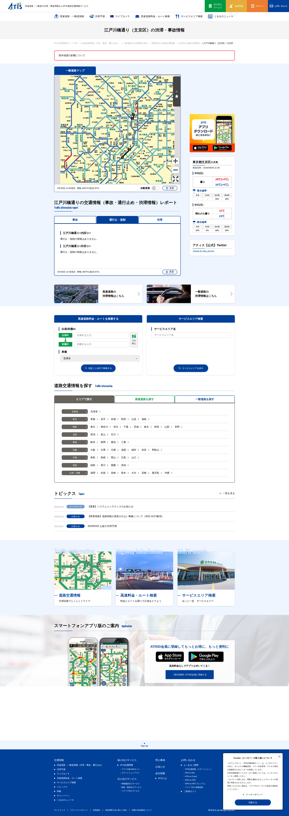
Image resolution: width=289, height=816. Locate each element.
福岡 (92, 473)
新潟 (92, 434)
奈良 (144, 450)
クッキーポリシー (254, 794)
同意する (253, 802)
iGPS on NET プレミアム (195, 784)
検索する (100, 368)
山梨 (167, 427)
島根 (103, 457)
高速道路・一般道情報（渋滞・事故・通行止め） (80, 765)
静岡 (103, 442)
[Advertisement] (212, 90)
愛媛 (113, 465)
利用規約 (96, 810)
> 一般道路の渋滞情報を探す (134, 43)
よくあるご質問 (191, 765)
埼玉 (115, 427)
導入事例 (160, 760)
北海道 (75, 411)
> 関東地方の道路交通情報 (162, 43)
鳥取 (92, 457)
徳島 (92, 465)
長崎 (113, 473)
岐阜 (92, 442)
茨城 (136, 427)
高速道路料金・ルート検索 (155, 16)
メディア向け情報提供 (194, 787)
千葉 (126, 427)
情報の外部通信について (142, 810)
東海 (75, 442)
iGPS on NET (190, 780)
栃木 (146, 427)
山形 (133, 419)
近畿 (75, 450)
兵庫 (103, 450)
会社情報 (160, 773)
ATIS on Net (190, 773)
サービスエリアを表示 (192, 368)
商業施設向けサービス (130, 784)
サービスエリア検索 (192, 16)
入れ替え (134, 342)
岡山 (113, 457)
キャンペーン (63, 795)
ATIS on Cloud (191, 776)
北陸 (75, 434)
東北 (75, 419)
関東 (75, 427)
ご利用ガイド (190, 791)
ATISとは (162, 778)
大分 (133, 473)
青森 (92, 419)
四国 (75, 465)
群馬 (156, 427)
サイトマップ (59, 810)
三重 (123, 442)
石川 (113, 434)
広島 (123, 457)
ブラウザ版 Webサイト (130, 769)
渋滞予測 (100, 16)
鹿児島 (155, 473)
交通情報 (59, 760)
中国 (75, 457)
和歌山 (155, 450)
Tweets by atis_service (203, 251)
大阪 (92, 450)
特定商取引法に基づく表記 (116, 810)
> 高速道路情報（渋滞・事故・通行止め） (99, 43)
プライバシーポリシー (79, 810)
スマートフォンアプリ (130, 773)
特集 (59, 791)
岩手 (103, 419)
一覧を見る (229, 493)
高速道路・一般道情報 (72, 16)
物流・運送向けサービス (131, 787)
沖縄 (167, 473)
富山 (103, 434)
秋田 (123, 419)
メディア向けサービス (130, 791)
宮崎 (144, 473)
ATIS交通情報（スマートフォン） (198, 769)
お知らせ (160, 766)
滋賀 (123, 450)
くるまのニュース (223, 16)
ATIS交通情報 (126, 765)
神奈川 (104, 427)
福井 (133, 450)
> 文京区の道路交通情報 (188, 43)
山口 (133, 457)
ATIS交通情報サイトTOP (66, 43)
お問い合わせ (188, 760)
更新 (171, 188)
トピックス (62, 787)
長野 (177, 427)
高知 (123, 465)
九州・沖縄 (75, 473)
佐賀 (103, 473)
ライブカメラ (122, 16)
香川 (103, 465)
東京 (92, 427)
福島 (144, 419)
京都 (113, 450)
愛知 (113, 442)
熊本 (123, 473)
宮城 (113, 419)
